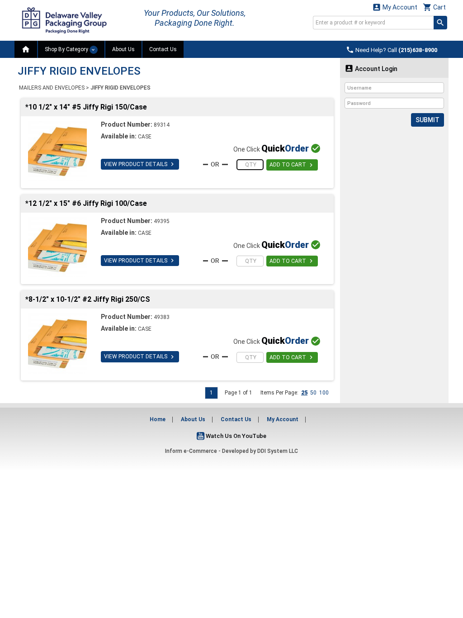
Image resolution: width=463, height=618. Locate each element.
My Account (394, 7)
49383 (162, 317)
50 (313, 393)
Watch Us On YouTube (235, 436)
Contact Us (163, 49)
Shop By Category (67, 49)
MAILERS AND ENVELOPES (52, 88)
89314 (162, 125)
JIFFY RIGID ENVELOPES (120, 88)
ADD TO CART (292, 165)
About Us (123, 49)
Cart (434, 7)
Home (157, 419)
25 (304, 393)
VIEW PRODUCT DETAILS (140, 164)
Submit (427, 120)
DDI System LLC (277, 451)
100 (324, 393)
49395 (162, 221)
